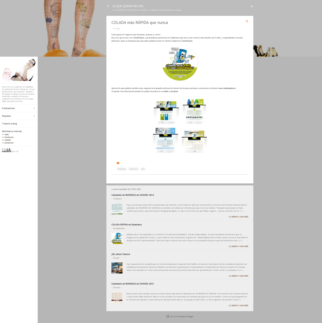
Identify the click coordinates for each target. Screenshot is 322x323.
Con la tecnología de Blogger (181, 316)
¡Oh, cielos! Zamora (120, 254)
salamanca (133, 169)
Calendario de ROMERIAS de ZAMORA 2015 (132, 283)
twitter (166, 91)
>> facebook (8, 137)
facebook (174, 91)
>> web (5, 134)
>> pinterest (7, 142)
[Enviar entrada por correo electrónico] (117, 164)
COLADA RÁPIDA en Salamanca (126, 224)
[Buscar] (251, 7)
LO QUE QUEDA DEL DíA (127, 6)
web (143, 169)
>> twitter (6, 140)
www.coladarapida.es (227, 88)
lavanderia (122, 169)
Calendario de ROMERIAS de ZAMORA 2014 (132, 194)
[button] (246, 22)
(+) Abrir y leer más (238, 216)
